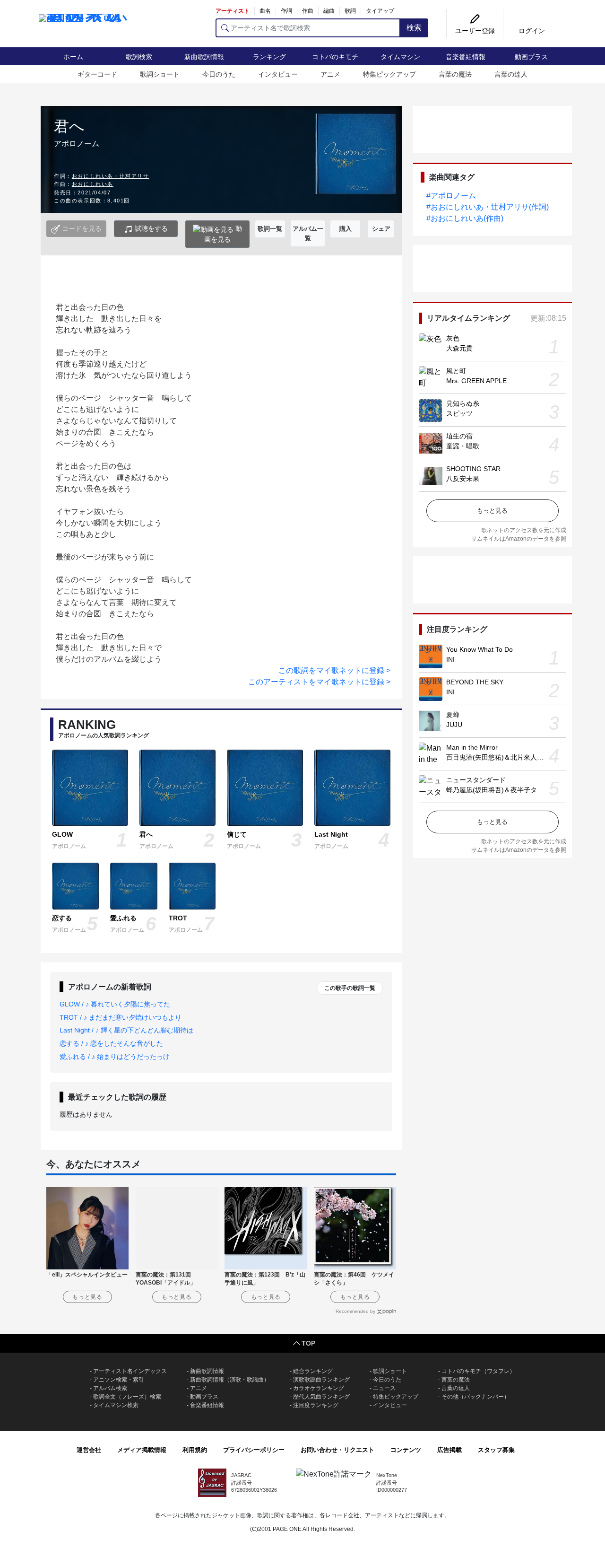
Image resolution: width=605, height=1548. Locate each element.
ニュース (384, 1388)
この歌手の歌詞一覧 (349, 988)
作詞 (286, 11)
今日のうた (218, 74)
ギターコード (97, 74)
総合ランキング (313, 1371)
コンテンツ (405, 1449)
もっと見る (492, 510)
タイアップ (380, 11)
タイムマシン (400, 57)
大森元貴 (459, 348)
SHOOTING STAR (473, 468)
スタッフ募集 (496, 1449)
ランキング (269, 57)
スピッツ (459, 413)
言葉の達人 (510, 74)
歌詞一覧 (270, 228)
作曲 (307, 11)
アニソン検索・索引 (118, 1379)
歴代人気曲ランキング (321, 1396)
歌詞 (350, 11)
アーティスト (233, 11)
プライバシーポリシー (254, 1449)
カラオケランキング (318, 1388)
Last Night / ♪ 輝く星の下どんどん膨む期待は (126, 1030)
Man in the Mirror (472, 747)
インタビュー (278, 74)
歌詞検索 (139, 57)
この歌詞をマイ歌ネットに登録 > (334, 670)
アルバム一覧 (308, 233)
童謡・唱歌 (462, 446)
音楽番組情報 (465, 57)
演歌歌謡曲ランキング (321, 1379)
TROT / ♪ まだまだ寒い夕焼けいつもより (121, 1017)
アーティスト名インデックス (130, 1371)
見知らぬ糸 (462, 403)
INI (450, 659)
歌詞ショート (160, 74)
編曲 (329, 11)
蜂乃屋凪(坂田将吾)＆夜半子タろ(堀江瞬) (507, 790)
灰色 (452, 338)
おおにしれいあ (92, 184)
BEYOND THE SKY (474, 682)
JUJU (454, 724)
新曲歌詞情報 (204, 57)
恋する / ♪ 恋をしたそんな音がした (111, 1043)
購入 (345, 228)
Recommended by (355, 1311)
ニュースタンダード (476, 780)
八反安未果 (462, 478)
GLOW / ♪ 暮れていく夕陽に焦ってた (115, 1004)
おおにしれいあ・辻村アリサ (110, 176)
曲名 (265, 11)
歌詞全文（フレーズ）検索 (127, 1396)
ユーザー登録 (475, 31)
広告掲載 (449, 1449)
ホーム (73, 57)
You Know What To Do (479, 649)
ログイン (532, 31)
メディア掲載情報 (141, 1449)
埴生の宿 (459, 436)
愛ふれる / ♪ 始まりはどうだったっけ (115, 1056)
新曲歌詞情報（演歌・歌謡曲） (229, 1379)
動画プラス (531, 57)
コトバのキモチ (335, 57)
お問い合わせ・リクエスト (337, 1449)
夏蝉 (452, 714)
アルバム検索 (110, 1388)
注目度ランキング (315, 1405)
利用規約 (194, 1449)
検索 (414, 28)
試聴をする (150, 228)
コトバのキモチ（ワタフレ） (478, 1371)
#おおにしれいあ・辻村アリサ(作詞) (487, 207)
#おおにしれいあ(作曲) (464, 218)
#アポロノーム (451, 196)
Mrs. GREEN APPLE (476, 381)
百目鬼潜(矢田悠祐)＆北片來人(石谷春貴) (507, 757)
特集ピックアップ (389, 74)
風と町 (456, 371)
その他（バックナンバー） (475, 1396)
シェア (381, 228)
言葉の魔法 (455, 74)
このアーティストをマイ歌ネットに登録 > (319, 682)
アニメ (330, 74)
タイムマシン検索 (115, 1405)
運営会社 (89, 1449)
